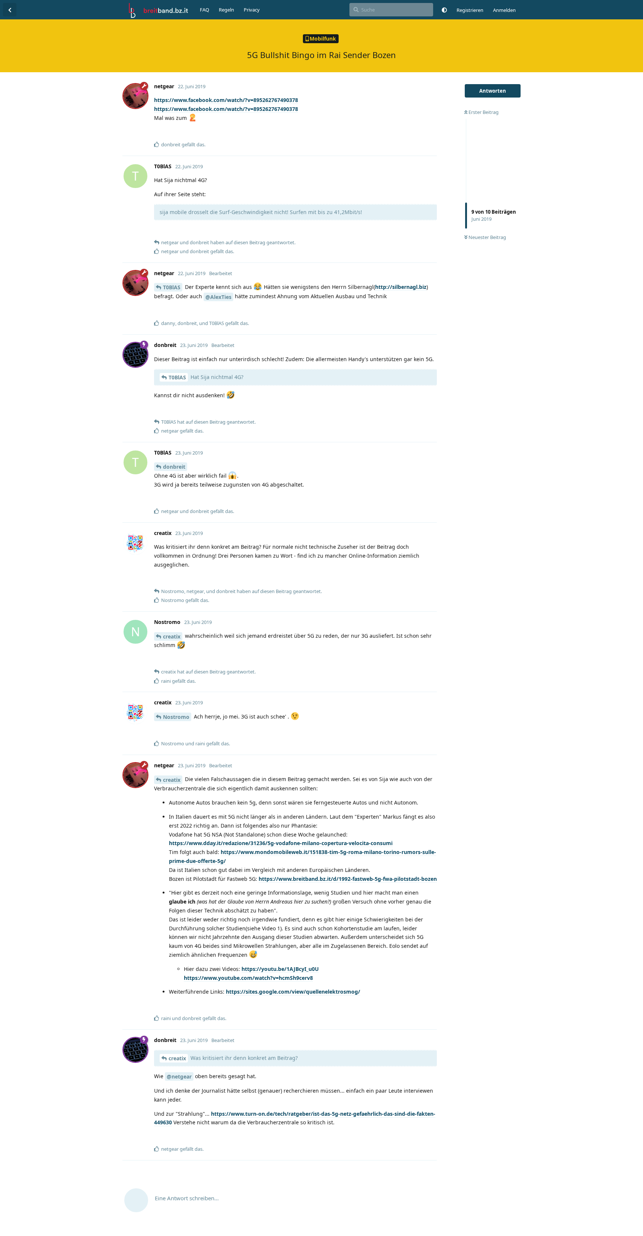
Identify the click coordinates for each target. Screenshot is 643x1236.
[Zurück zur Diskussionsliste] (9, 9)
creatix (171, 636)
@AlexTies (218, 296)
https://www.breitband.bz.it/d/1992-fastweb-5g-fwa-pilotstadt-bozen (348, 878)
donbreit (174, 466)
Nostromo (176, 716)
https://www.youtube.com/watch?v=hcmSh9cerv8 (248, 977)
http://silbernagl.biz (400, 286)
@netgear (179, 1076)
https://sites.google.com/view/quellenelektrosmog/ (293, 991)
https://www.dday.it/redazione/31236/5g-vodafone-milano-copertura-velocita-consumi (281, 843)
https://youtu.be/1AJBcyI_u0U (280, 968)
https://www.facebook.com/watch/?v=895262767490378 (226, 99)
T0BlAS (171, 287)
